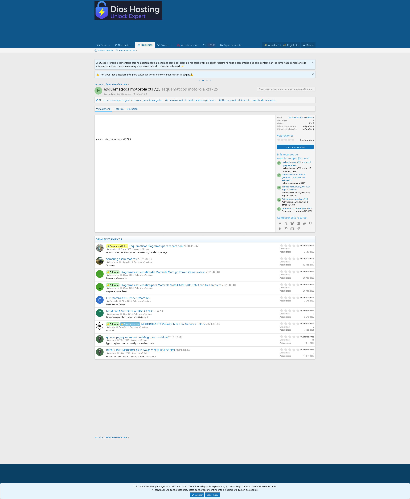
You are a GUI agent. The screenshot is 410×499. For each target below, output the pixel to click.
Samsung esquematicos (121, 259)
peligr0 (112, 340)
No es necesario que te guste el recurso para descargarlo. (130, 100)
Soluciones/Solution (141, 249)
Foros (104, 45)
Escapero (113, 262)
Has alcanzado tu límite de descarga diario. (192, 100)
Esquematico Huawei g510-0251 (297, 208)
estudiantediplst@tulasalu (118, 94)
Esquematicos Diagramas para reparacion (156, 246)
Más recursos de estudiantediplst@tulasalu (293, 156)
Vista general (103, 108)
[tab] (199, 80)
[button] (109, 45)
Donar (211, 45)
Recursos (146, 45)
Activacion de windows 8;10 (295, 199)
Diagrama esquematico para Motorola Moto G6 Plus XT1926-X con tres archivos (171, 285)
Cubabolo (113, 301)
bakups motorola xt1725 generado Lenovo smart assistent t (293, 177)
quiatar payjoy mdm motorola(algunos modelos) (137, 337)
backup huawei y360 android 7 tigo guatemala (296, 163)
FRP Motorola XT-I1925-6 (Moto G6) (128, 298)
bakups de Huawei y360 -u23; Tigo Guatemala (296, 188)
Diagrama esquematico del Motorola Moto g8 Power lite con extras (163, 272)
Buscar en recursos (128, 50)
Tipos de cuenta (232, 45)
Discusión (132, 108)
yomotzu (113, 249)
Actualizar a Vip (189, 45)
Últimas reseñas (105, 50)
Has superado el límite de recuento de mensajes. (249, 100)
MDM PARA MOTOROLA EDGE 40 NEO (129, 311)
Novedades (124, 45)
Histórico (119, 108)
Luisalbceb (114, 275)
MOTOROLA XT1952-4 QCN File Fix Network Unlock (173, 324)
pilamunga (114, 314)
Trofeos (165, 45)
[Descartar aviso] (312, 62)
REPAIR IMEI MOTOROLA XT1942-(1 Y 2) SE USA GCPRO (140, 350)
